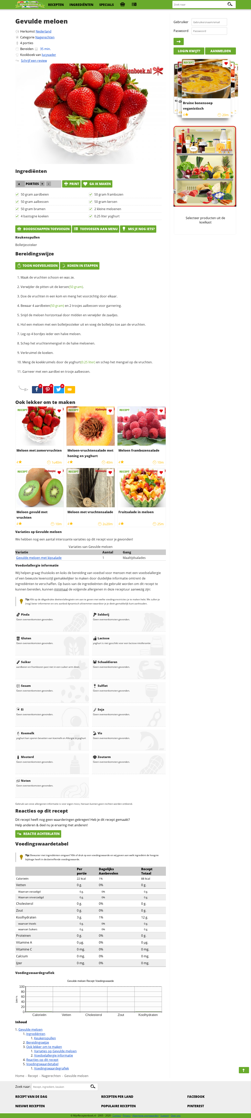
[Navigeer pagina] (244, 1070)
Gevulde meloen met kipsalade (39, 558)
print (74, 184)
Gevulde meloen (30, 1029)
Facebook (196, 1096)
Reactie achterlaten (41, 834)
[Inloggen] (179, 41)
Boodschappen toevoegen (46, 229)
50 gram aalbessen (35, 202)
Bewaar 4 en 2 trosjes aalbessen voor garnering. (71, 305)
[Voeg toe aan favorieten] (59, 411)
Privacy (127, 1115)
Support (164, 1115)
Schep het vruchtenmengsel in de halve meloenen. (58, 343)
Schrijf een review (34, 60)
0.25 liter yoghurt (107, 216)
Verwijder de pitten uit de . (52, 287)
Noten (26, 781)
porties (28, 43)
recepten (56, 5)
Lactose (103, 638)
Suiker (26, 662)
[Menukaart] (134, 4)
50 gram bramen (33, 209)
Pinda (25, 614)
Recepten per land (117, 1096)
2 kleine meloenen (107, 209)
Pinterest (195, 1106)
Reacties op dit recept (42, 1060)
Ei (22, 709)
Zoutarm (104, 757)
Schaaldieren (107, 662)
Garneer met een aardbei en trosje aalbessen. (56, 371)
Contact (117, 1115)
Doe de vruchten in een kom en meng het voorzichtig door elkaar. (69, 296)
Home (19, 1076)
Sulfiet (103, 686)
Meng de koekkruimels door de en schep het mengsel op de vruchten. (87, 362)
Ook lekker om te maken (44, 1047)
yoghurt (82, 362)
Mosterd (27, 757)
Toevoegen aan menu (98, 229)
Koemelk (27, 733)
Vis (100, 733)
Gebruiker (181, 22)
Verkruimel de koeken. (37, 353)
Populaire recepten (118, 1106)
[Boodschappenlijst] (123, 4)
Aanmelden (220, 51)
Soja (101, 709)
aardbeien (49, 305)
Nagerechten (45, 37)
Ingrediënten (35, 1034)
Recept (33, 1076)
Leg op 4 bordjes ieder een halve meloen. (51, 334)
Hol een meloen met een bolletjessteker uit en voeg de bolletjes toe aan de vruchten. (83, 324)
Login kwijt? (189, 51)
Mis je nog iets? (141, 229)
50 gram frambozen (108, 194)
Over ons (176, 1115)
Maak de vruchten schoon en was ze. (48, 277)
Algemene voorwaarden (145, 1115)
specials (106, 5)
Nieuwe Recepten (30, 1106)
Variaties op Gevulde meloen (55, 1051)
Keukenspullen (45, 1038)
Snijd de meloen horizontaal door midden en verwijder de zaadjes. (69, 315)
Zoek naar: (23, 1086)
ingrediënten (81, 5)
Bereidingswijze (37, 1042)
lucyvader (49, 55)
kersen (71, 287)
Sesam (26, 686)
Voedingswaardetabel (42, 1064)
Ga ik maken (100, 184)
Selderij (103, 614)
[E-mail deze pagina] (70, 390)
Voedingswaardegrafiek (51, 1068)
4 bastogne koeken (35, 216)
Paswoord (181, 31)
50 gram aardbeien (35, 194)
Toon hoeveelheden (40, 265)
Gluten (26, 638)
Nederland (43, 31)
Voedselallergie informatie (53, 1055)
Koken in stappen (82, 265)
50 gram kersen (105, 202)
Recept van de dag (31, 1096)
